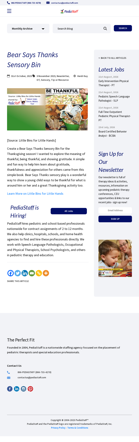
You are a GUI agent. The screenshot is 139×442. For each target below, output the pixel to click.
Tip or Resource (60, 79)
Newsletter (63, 76)
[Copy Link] (39, 273)
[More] (46, 273)
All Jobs (69, 211)
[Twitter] (17, 273)
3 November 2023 (46, 76)
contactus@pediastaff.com (64, 2)
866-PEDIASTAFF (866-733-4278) (26, 2)
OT (38, 79)
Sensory (45, 79)
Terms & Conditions (77, 427)
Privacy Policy (58, 427)
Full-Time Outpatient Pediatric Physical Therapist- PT (114, 116)
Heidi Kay (82, 76)
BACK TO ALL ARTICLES (113, 58)
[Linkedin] (25, 273)
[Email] (32, 273)
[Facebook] (10, 273)
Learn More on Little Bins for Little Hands (35, 193)
